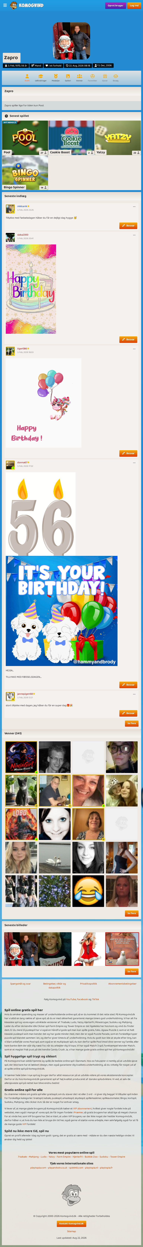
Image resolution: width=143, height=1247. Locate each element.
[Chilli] (55, 857)
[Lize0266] (122, 757)
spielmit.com (76, 1168)
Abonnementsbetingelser (122, 984)
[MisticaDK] (122, 857)
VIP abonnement (82, 1109)
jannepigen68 (25, 694)
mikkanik (22, 206)
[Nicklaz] (88, 891)
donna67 (22, 462)
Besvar (130, 226)
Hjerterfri (78, 1157)
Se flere (132, 723)
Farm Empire (64, 1157)
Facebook (82, 999)
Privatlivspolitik (88, 984)
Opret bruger (115, 6)
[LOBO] (21, 824)
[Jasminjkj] (21, 891)
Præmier (78, 1112)
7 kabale (22, 1157)
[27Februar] (88, 857)
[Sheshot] (88, 790)
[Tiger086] (21, 790)
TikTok (95, 999)
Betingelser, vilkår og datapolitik (54, 986)
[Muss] (21, 857)
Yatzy (52, 1157)
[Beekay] (55, 757)
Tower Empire (117, 1157)
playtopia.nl (91, 1168)
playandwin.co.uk (57, 1168)
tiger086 (22, 349)
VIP (24, 1124)
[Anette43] (122, 824)
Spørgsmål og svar (20, 984)
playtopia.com (38, 1168)
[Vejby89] (55, 824)
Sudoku (104, 1157)
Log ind (134, 6)
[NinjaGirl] (21, 757)
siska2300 (22, 235)
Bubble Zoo (91, 1157)
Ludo (44, 1157)
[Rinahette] (88, 757)
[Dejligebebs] (122, 891)
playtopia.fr (106, 1168)
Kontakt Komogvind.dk (71, 1224)
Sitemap (71, 1231)
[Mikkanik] (55, 790)
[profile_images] (21, 949)
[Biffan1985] (122, 790)
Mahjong (34, 1157)
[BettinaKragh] (88, 824)
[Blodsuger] (55, 891)
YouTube (71, 999)
